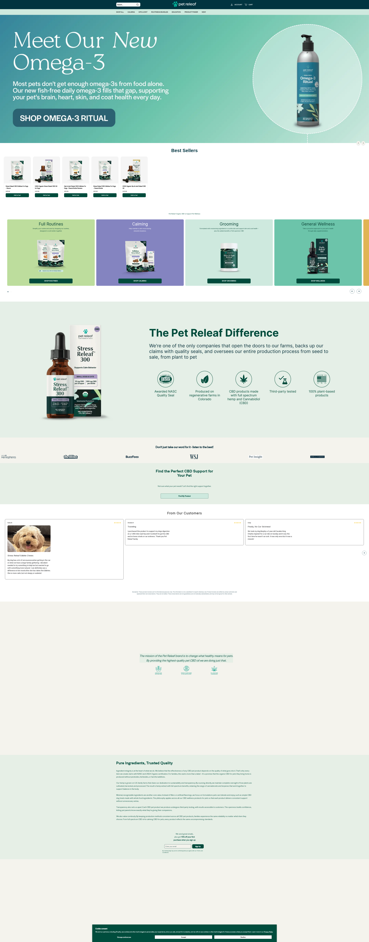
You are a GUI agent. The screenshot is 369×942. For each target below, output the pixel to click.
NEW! (204, 12)
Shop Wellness (318, 281)
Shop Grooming (229, 281)
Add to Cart (17, 195)
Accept (183, 937)
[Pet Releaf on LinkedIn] (184, 907)
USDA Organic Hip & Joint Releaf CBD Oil (134, 187)
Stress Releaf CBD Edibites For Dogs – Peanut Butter (104, 187)
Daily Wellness (189, 636)
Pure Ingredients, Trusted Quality (195, 715)
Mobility (187, 617)
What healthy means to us (192, 709)
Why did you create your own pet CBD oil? (198, 702)
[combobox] (128, 5)
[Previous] (358, 143)
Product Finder (191, 12)
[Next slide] (359, 291)
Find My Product (184, 496)
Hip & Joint (143, 12)
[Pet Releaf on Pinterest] (197, 907)
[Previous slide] (352, 291)
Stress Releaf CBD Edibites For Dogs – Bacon (17, 187)
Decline (243, 937)
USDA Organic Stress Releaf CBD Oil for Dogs (46, 187)
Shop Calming (139, 281)
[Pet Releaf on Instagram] (180, 907)
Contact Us (211, 916)
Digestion (187, 623)
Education (176, 12)
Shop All (120, 12)
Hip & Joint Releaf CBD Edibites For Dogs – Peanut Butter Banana (75, 187)
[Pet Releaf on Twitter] (176, 907)
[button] (9, 291)
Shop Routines (51, 281)
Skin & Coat (188, 630)
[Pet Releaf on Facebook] (171, 907)
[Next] (363, 143)
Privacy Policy (268, 932)
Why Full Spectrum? (191, 689)
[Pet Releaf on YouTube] (189, 907)
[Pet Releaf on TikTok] (193, 907)
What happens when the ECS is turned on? (198, 696)
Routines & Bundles (159, 12)
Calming (131, 12)
